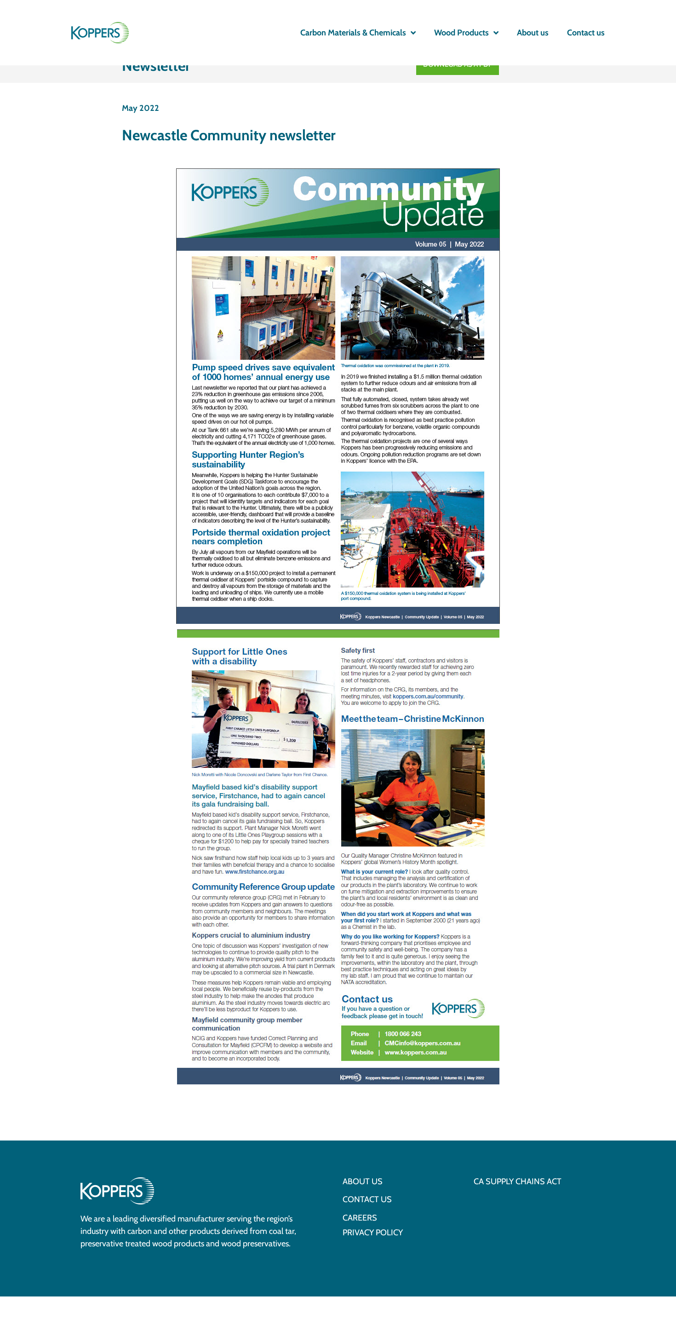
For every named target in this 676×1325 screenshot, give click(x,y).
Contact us (586, 33)
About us (533, 33)
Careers (360, 1218)
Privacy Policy (373, 1233)
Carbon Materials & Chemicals (353, 33)
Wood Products (461, 33)
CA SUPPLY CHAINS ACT (517, 1182)
